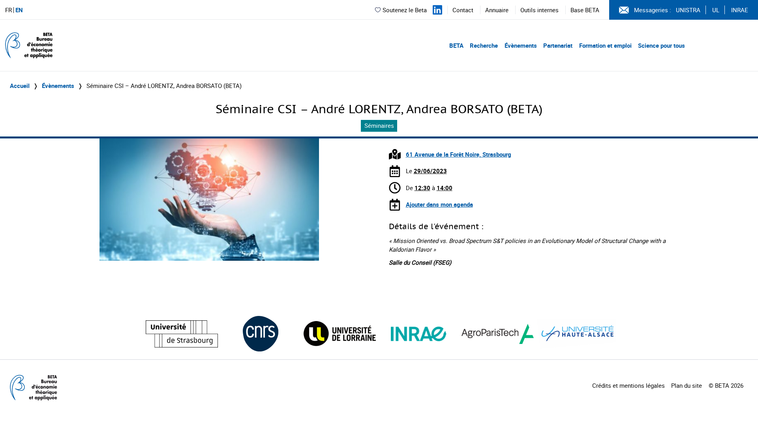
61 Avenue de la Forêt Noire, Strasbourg (458, 154)
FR (8, 10)
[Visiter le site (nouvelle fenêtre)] (182, 334)
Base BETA (584, 10)
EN (19, 10)
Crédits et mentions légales (628, 385)
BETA (456, 45)
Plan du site (686, 385)
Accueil (20, 86)
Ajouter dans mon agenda (439, 204)
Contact (462, 10)
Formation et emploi (605, 45)
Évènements (521, 45)
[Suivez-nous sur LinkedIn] (437, 10)
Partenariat (557, 45)
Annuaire (496, 10)
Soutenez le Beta (405, 10)
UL (715, 10)
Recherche (484, 45)
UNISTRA (688, 10)
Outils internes (539, 10)
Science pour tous (661, 45)
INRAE (739, 10)
